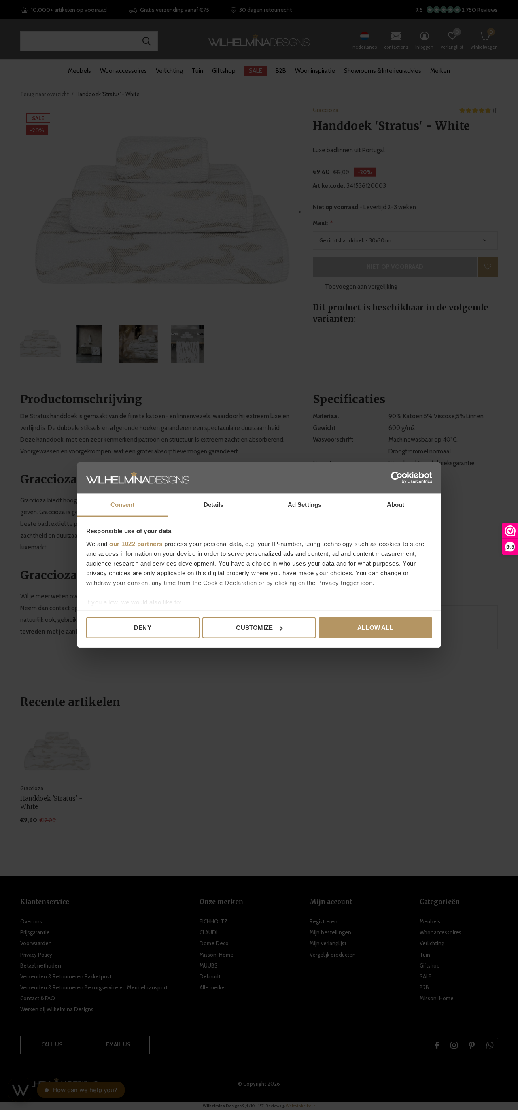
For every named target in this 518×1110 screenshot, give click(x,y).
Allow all (375, 627)
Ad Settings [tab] (304, 504)
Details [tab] (213, 504)
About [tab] (396, 504)
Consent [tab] (122, 504)
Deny (142, 627)
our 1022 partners (136, 543)
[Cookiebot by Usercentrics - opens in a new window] (396, 478)
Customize (254, 627)
